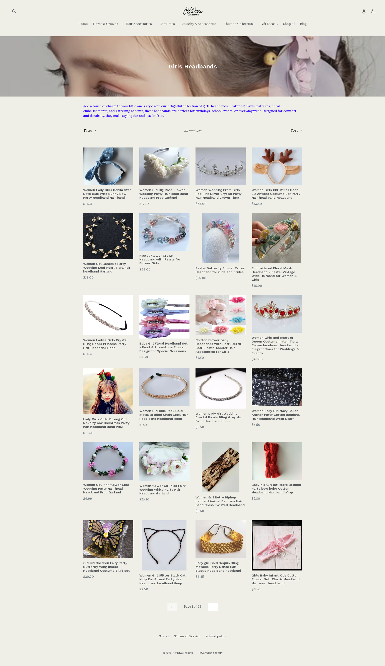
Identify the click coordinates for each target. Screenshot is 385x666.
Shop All (289, 24)
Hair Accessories (141, 23)
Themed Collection (241, 23)
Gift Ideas (270, 23)
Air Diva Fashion (183, 653)
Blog (303, 24)
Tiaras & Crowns (107, 23)
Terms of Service (187, 636)
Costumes (169, 23)
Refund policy (215, 636)
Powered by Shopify (210, 653)
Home (83, 24)
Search (164, 636)
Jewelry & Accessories (201, 23)
